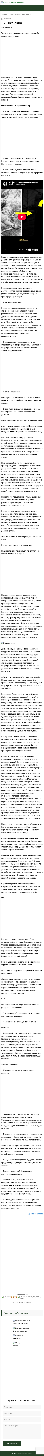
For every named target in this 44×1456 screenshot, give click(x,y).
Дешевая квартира (20, 1331)
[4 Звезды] (16, 1297)
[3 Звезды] (14, 1297)
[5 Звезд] (22, 1297)
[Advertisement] (22, 57)
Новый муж (17, 1338)
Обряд (15, 1346)
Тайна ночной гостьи (20, 1323)
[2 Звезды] (11, 1297)
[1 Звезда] (6, 1297)
